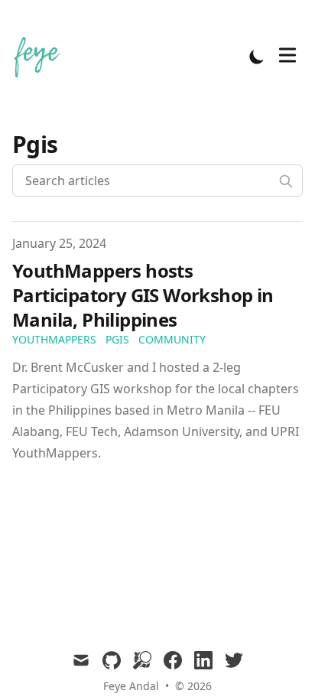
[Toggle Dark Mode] (257, 56)
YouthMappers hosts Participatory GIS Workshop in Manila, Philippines (143, 295)
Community (172, 339)
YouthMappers (54, 339)
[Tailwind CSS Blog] (42, 56)
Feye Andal (131, 686)
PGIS (117, 339)
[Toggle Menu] (287, 55)
